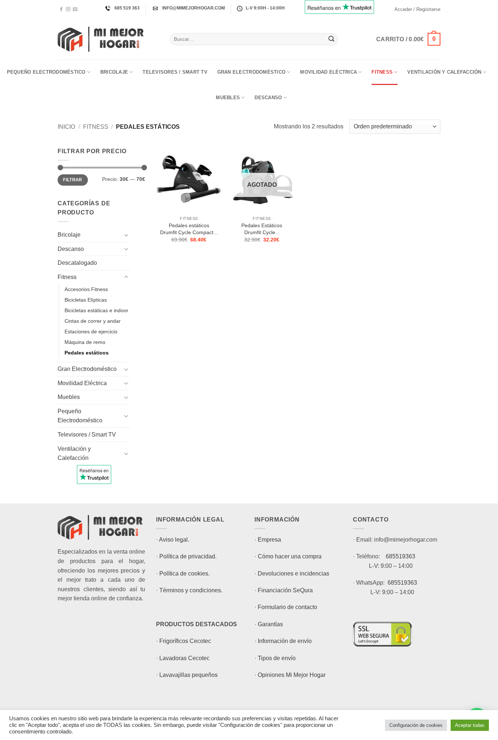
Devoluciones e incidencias (293, 573)
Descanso (268, 97)
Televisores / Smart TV (175, 72)
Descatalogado (77, 263)
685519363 (400, 556)
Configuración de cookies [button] (416, 725)
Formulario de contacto (287, 607)
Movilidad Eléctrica (328, 72)
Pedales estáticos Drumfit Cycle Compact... (189, 228)
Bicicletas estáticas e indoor (96, 310)
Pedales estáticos (87, 353)
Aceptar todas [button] (470, 725)
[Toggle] (126, 234)
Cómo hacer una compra (290, 556)
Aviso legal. (174, 539)
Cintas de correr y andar (93, 321)
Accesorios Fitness (86, 289)
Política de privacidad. (188, 556)
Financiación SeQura (285, 590)
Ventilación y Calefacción (444, 72)
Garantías (270, 624)
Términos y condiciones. (190, 590)
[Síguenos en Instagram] (68, 9)
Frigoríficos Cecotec (185, 641)
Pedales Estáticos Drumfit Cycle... (261, 228)
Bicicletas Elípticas (86, 300)
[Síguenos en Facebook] (61, 9)
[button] (417, 9)
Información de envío (285, 641)
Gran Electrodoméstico (251, 72)
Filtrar (72, 179)
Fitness (382, 72)
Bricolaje (114, 72)
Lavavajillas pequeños (188, 675)
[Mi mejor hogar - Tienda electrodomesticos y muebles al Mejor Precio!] (108, 39)
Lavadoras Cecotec (184, 658)
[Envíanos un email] (75, 9)
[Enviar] (331, 39)
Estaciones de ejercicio (91, 331)
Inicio (66, 127)
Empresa (269, 539)
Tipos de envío (277, 658)
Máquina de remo (85, 342)
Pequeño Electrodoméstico (46, 72)
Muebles (228, 97)
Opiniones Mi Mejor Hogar (292, 675)
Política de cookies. (184, 573)
